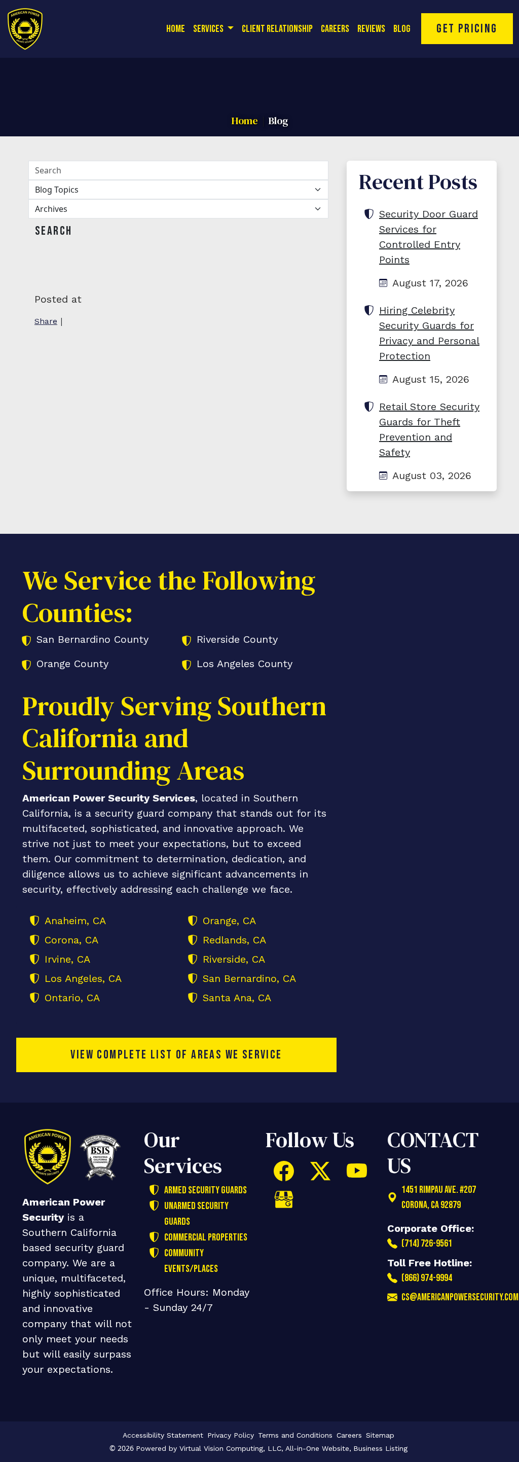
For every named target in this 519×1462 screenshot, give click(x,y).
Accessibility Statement (163, 1435)
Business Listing (380, 1448)
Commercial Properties (205, 1237)
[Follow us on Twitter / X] (320, 1171)
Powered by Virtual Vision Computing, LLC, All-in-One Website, (243, 1448)
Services (209, 29)
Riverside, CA (234, 959)
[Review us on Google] (284, 1199)
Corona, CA (71, 940)
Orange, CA (229, 921)
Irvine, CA (67, 959)
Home (175, 29)
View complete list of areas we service (176, 1054)
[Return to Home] (31, 29)
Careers (335, 29)
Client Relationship (277, 29)
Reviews (371, 29)
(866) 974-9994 (426, 1278)
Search (53, 231)
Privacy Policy (230, 1435)
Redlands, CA (234, 940)
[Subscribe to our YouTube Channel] (357, 1171)
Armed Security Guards (205, 1190)
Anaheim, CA (75, 921)
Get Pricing (466, 28)
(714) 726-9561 (426, 1243)
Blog (402, 29)
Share (45, 321)
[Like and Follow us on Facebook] (284, 1171)
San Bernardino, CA (249, 978)
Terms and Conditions (295, 1435)
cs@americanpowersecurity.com (449, 1297)
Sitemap (380, 1435)
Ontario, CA (72, 998)
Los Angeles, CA (83, 978)
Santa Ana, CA (237, 998)
